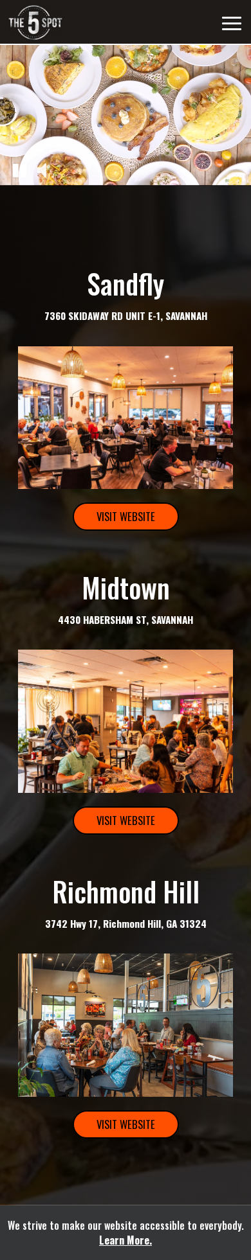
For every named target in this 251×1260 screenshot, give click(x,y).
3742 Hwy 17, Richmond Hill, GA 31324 (126, 923)
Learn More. (125, 1240)
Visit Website (114, 519)
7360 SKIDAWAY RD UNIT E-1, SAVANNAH (125, 315)
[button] (19, 169)
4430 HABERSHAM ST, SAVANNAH (125, 619)
